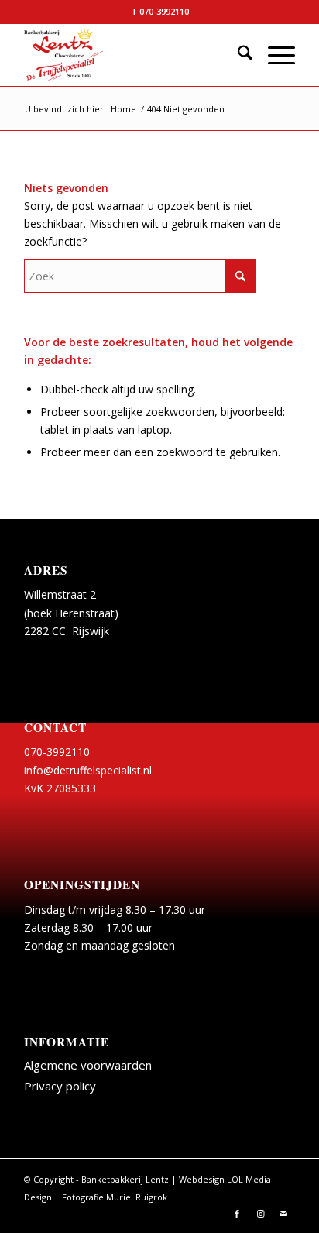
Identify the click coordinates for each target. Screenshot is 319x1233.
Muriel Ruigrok (136, 1197)
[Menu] (273, 55)
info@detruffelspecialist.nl (88, 770)
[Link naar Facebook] (237, 1213)
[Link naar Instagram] (260, 1213)
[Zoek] (237, 55)
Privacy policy (60, 1086)
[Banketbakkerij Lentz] (132, 55)
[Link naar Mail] (283, 1213)
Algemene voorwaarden (88, 1065)
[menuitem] (237, 55)
